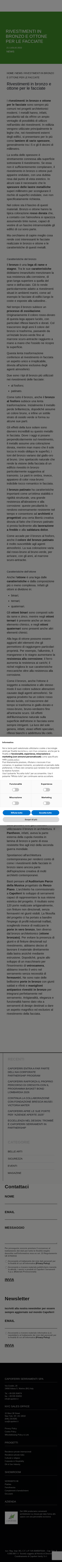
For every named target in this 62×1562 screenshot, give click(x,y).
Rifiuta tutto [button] (16, 812)
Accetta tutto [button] (45, 812)
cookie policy (13, 759)
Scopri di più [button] (31, 819)
